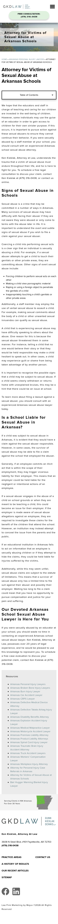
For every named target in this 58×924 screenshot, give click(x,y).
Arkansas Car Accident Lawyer (26, 695)
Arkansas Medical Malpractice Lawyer (30, 727)
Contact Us (42, 857)
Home (4, 59)
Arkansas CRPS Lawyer (22, 698)
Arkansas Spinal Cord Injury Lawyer (28, 742)
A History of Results (15, 863)
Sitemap (7, 877)
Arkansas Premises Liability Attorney (29, 735)
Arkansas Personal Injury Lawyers (26, 59)
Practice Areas (11, 857)
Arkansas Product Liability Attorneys (29, 738)
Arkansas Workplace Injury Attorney (29, 764)
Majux (29, 905)
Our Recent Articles (15, 870)
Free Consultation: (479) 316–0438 (29, 15)
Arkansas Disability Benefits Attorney (29, 716)
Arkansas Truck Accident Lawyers (27, 753)
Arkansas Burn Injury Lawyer (25, 691)
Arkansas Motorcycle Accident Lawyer (30, 731)
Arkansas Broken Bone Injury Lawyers (30, 687)
